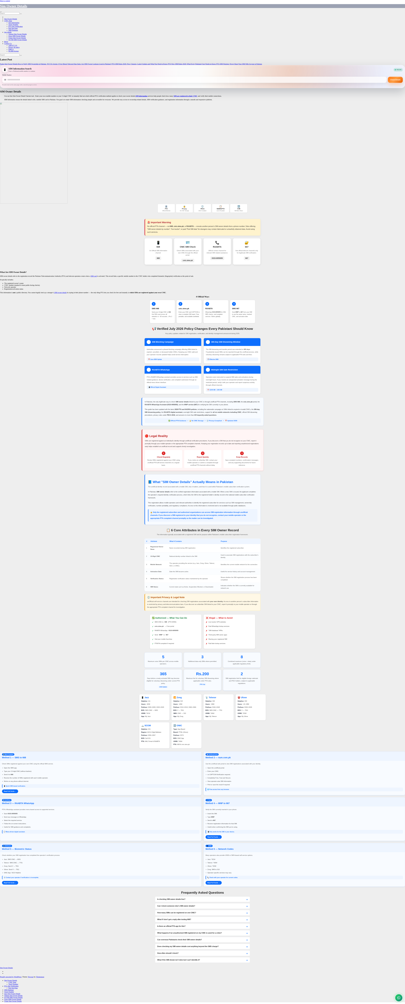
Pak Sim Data (13, 28)
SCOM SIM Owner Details (17, 40)
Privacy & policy (14, 47)
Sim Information (13, 23)
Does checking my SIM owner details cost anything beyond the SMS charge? (188, 946)
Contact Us (8, 43)
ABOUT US (12, 45)
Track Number (13, 25)
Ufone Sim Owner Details (17, 38)
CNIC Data (8, 21)
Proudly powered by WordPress (11, 977)
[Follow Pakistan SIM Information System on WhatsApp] (398, 997)
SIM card (94, 276)
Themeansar (40, 977)
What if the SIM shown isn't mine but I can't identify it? (178, 960)
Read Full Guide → (10, 791)
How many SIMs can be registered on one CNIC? (176, 913)
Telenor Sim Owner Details (17, 34)
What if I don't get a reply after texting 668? (174, 919)
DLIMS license (13, 51)
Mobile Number (7, 75)
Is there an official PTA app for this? (171, 926)
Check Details (395, 80)
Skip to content (5, 1)
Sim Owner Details (13, 6)
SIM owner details (60, 292)
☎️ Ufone (242, 697)
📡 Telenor (210, 697)
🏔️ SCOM (146, 725)
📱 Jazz (145, 697)
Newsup (30, 977)
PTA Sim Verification (15, 26)
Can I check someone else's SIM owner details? (176, 906)
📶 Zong (177, 697)
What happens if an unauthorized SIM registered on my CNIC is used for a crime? (189, 933)
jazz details (7, 32)
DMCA (11, 49)
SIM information (141, 96)
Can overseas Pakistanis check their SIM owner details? (179, 940)
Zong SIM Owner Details (17, 36)
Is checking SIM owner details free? (171, 899)
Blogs (6, 42)
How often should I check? (168, 953)
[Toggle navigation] (1, 11)
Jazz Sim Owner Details (12, 994)
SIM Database (13, 30)
